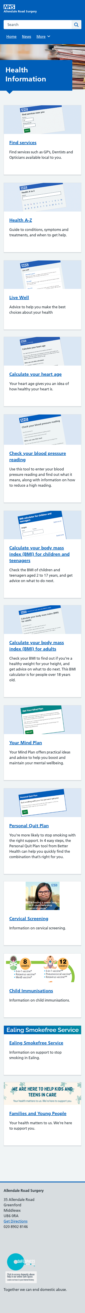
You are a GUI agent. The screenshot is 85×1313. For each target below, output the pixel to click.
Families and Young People (37, 1113)
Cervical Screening (28, 918)
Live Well (19, 297)
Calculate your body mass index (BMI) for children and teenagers (39, 554)
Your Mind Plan (25, 742)
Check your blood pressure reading (37, 456)
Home (11, 36)
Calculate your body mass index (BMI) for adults (36, 646)
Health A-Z (20, 220)
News (26, 36)
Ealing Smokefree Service (36, 1043)
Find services (22, 142)
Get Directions (15, 1221)
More (42, 36)
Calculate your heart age (35, 374)
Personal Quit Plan (29, 825)
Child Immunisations (31, 990)
